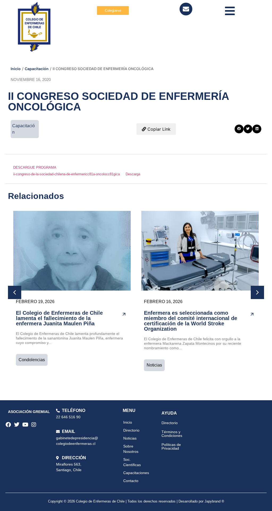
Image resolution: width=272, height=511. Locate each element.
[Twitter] (16, 424)
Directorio (131, 430)
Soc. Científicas (132, 462)
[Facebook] (8, 424)
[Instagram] (33, 424)
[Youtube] (25, 424)
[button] (239, 129)
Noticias (154, 365)
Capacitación (37, 68)
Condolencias (32, 359)
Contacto (130, 481)
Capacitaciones (136, 473)
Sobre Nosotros (130, 449)
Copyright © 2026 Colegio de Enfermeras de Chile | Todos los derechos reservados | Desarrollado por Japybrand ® (136, 501)
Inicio (16, 68)
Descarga (133, 174)
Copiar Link (158, 129)
